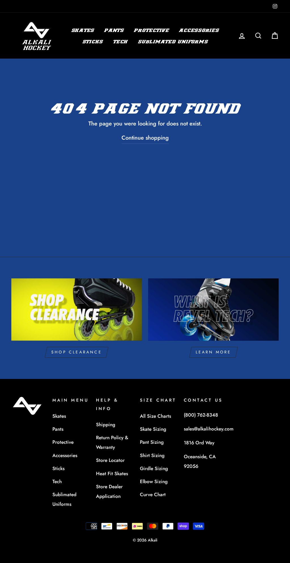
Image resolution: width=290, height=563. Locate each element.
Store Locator (110, 460)
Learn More (213, 352)
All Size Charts (155, 416)
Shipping (105, 424)
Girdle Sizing (154, 468)
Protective (151, 30)
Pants (114, 30)
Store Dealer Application (109, 491)
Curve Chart (153, 494)
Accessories (199, 30)
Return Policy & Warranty (112, 442)
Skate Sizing (153, 429)
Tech (120, 42)
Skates (82, 30)
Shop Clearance (76, 352)
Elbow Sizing (154, 481)
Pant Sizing (152, 442)
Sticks (92, 42)
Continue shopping (145, 138)
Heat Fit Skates (112, 473)
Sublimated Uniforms (173, 42)
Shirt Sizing (152, 455)
